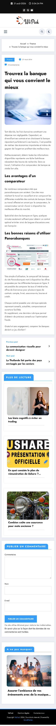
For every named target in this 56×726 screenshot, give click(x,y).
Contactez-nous (39, 713)
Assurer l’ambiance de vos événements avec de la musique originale (26, 693)
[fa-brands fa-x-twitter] (28, 10)
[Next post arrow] (49, 361)
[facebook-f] (24, 10)
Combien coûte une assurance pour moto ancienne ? (25, 524)
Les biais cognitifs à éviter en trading (25, 419)
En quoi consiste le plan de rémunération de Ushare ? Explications (23, 472)
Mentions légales (23, 713)
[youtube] (31, 10)
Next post (10, 356)
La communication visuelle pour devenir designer (23, 348)
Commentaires (10, 554)
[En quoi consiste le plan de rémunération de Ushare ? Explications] (28, 453)
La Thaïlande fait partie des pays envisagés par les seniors (24, 362)
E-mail (7, 600)
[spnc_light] (49, 31)
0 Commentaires (13, 65)
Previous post (12, 342)
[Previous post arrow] (49, 346)
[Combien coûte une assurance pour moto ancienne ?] (28, 505)
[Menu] (5, 31)
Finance (9, 59)
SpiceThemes (28, 720)
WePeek (10, 713)
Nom (7, 583)
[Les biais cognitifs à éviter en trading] (28, 401)
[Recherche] (42, 31)
